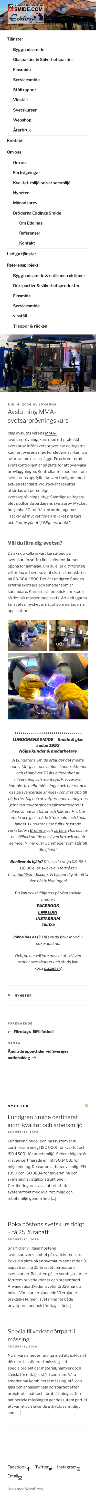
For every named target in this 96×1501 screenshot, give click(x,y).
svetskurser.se (21, 559)
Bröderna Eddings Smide (37, 213)
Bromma (38, 830)
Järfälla (60, 830)
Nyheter (21, 192)
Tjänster (15, 39)
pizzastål (52, 968)
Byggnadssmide (28, 49)
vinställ (20, 315)
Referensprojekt (22, 265)
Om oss (14, 152)
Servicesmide (26, 79)
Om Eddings (30, 223)
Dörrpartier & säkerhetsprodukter (46, 285)
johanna (48, 404)
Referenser (29, 233)
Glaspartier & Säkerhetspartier (43, 59)
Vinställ (20, 99)
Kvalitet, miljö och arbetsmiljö (42, 182)
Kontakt (15, 140)
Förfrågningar (26, 172)
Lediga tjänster (21, 253)
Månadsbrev (25, 202)
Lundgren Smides (68, 579)
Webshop (22, 120)
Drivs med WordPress (26, 1489)
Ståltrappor (24, 89)
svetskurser (41, 962)
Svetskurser (25, 110)
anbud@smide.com (30, 874)
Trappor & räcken (30, 326)
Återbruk (22, 130)
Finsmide (22, 69)
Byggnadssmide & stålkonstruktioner (49, 275)
